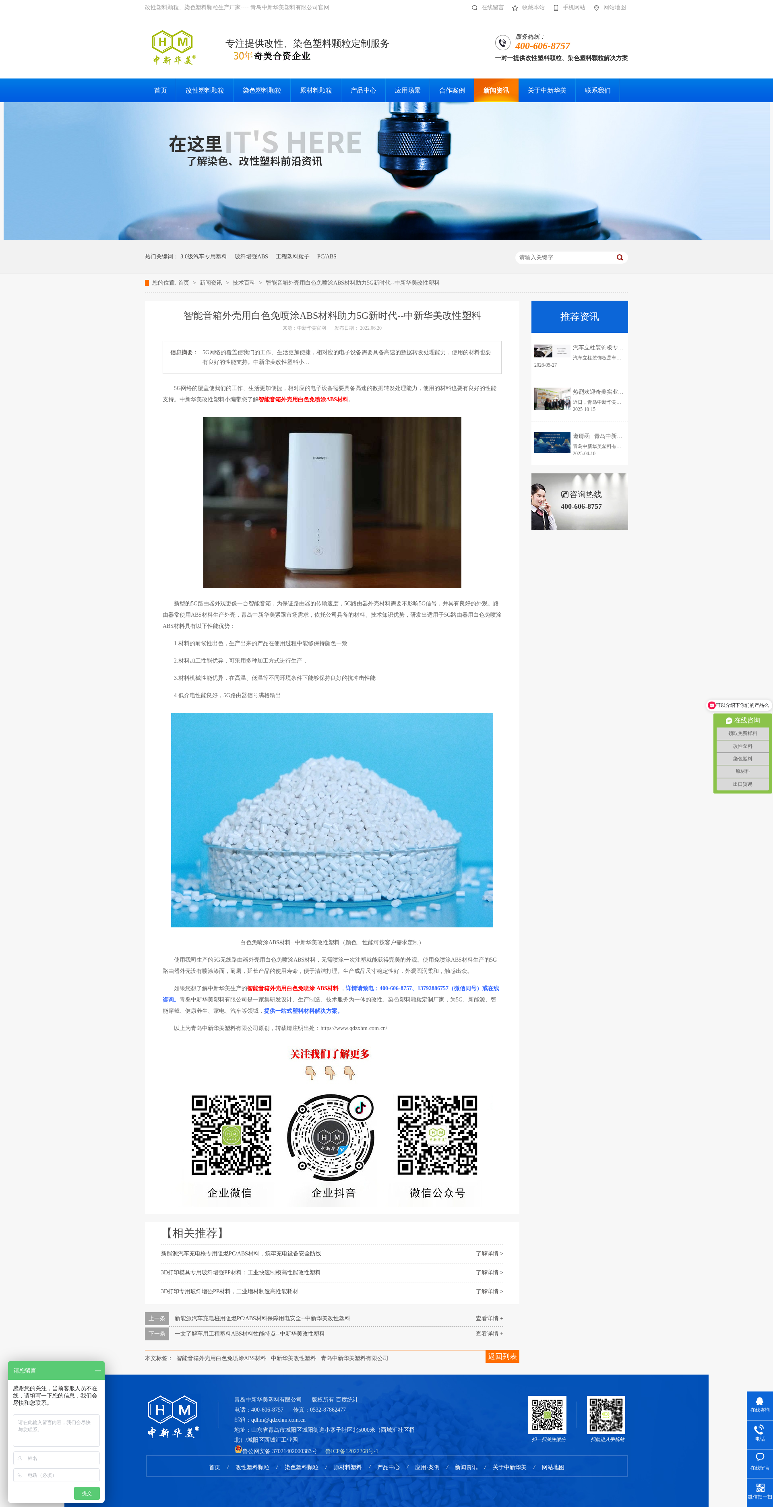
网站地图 (615, 7)
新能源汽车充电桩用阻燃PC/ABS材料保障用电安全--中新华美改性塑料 (262, 1318)
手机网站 (574, 7)
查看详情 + (489, 1318)
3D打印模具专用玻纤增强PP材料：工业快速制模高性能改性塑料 (241, 1273)
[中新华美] (387, 238)
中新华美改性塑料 (293, 1358)
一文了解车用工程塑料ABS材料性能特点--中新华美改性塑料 (250, 1334)
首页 (184, 283)
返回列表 (502, 1356)
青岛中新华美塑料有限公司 (355, 1358)
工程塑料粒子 (293, 257)
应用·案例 (427, 1467)
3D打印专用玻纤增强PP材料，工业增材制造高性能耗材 (229, 1291)
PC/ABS (327, 257)
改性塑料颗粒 (252, 1467)
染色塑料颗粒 (301, 1467)
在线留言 (493, 7)
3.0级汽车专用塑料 (203, 257)
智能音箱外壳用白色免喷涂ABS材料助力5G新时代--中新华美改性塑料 (353, 283)
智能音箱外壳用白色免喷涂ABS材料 (221, 1358)
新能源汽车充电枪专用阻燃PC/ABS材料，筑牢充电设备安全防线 (241, 1254)
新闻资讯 (212, 283)
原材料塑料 (348, 1467)
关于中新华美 (510, 1467)
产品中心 (388, 1467)
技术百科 (245, 283)
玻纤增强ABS (251, 257)
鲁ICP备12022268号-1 (351, 1451)
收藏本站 (533, 7)
